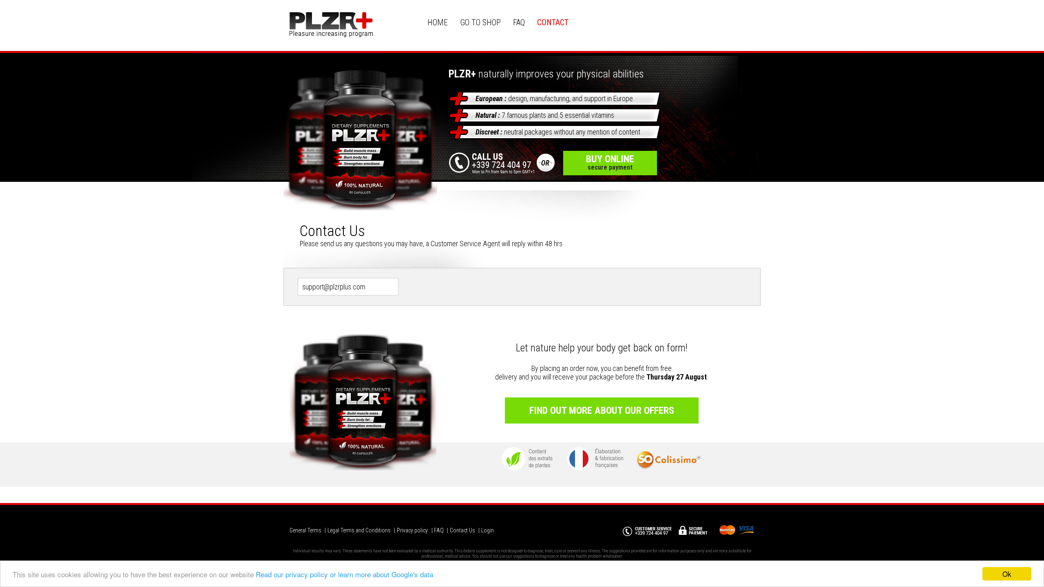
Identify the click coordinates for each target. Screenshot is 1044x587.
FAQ (519, 22)
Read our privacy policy (292, 574)
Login (487, 530)
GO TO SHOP (480, 22)
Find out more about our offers (601, 410)
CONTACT (552, 22)
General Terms (305, 530)
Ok (1006, 574)
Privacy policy (412, 530)
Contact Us (462, 530)
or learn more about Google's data (381, 574)
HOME (437, 22)
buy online (610, 162)
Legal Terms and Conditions (359, 530)
